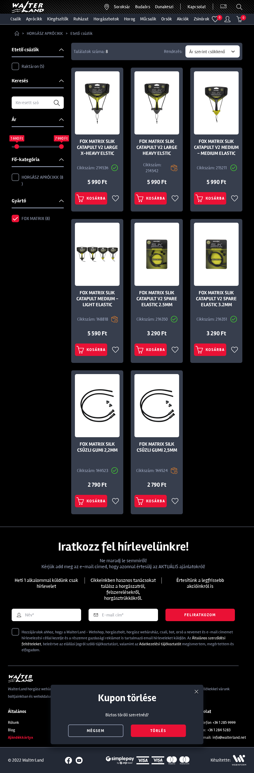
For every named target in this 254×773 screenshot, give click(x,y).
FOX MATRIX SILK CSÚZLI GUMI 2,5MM (157, 447)
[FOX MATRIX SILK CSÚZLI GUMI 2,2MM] (97, 405)
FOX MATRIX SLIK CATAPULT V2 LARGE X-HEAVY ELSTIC (97, 147)
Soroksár (122, 6)
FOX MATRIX (35, 218)
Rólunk (13, 722)
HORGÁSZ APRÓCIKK (45, 33)
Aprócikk (34, 19)
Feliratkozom (200, 614)
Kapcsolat (197, 6)
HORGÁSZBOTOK (106, 19)
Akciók (183, 19)
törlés (158, 730)
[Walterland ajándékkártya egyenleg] (223, 6)
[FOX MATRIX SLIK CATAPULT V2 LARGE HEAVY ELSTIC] (156, 102)
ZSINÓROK (201, 19)
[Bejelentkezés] (227, 19)
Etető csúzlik (81, 33)
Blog (11, 730)
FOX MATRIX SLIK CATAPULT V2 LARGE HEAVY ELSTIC (156, 147)
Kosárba (96, 198)
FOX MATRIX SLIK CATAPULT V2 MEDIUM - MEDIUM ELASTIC (216, 147)
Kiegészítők (57, 19)
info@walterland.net (229, 737)
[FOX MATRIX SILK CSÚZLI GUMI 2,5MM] (156, 405)
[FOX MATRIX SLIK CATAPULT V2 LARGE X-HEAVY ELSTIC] (97, 102)
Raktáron (32, 66)
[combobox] (212, 51)
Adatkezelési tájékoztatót (160, 644)
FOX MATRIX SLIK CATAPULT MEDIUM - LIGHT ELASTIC (97, 299)
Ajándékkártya (20, 737)
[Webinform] (239, 760)
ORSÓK (166, 19)
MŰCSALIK (148, 19)
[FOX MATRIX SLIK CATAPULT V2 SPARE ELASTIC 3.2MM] (216, 254)
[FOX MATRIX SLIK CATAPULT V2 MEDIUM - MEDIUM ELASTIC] (216, 102)
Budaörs (142, 6)
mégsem (95, 730)
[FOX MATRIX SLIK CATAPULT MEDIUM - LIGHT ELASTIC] (97, 254)
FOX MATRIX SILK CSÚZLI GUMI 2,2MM (97, 447)
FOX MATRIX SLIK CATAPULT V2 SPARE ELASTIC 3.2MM (216, 299)
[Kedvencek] (215, 19)
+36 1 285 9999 (224, 722)
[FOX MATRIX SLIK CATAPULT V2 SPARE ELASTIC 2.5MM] (156, 254)
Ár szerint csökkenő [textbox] (207, 51)
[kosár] (239, 19)
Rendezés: (173, 51)
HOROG (129, 19)
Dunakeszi (164, 6)
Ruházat (81, 19)
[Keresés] (239, 7)
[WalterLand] (127, 677)
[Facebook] (68, 760)
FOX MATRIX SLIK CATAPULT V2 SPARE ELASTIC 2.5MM (156, 299)
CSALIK (15, 19)
